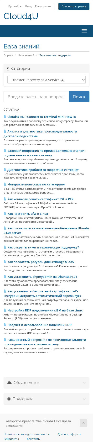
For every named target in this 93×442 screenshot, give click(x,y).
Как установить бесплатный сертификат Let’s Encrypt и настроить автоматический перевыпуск (42, 293)
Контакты (33, 439)
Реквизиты (11, 439)
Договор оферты (69, 434)
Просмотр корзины (74, 6)
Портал (8, 55)
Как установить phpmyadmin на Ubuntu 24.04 (42, 276)
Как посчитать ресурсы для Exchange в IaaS (40, 262)
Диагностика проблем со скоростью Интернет (43, 170)
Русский (13, 6)
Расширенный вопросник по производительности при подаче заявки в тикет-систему (45, 341)
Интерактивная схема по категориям (36, 184)
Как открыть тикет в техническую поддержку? (43, 247)
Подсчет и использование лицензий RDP (39, 325)
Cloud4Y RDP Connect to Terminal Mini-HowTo (41, 117)
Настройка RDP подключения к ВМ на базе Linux (45, 310)
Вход (28, 6)
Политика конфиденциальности (27, 434)
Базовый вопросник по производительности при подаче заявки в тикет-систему (44, 152)
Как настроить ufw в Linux (27, 213)
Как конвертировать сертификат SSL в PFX (40, 199)
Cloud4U (21, 16)
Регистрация (43, 6)
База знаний (26, 55)
